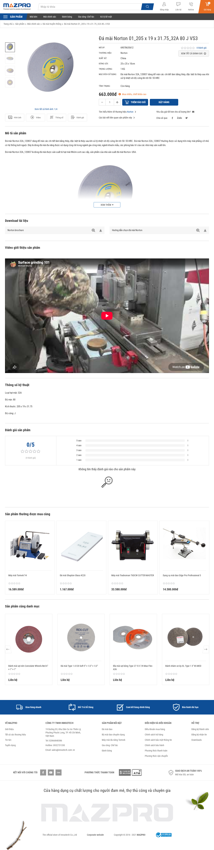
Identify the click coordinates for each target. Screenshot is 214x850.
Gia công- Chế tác (86, 16)
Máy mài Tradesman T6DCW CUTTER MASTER (132, 575)
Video (38, 117)
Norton (130, 111)
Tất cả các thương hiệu (15, 734)
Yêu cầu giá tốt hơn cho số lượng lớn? (173, 111)
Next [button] (205, 649)
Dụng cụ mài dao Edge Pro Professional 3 (182, 575)
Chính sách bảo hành (154, 745)
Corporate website (95, 834)
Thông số (59, 117)
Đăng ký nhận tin (199, 734)
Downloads (196, 740)
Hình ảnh (17, 117)
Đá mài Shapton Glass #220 (72, 575)
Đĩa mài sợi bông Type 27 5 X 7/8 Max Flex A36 (132, 668)
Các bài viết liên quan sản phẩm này (116, 117)
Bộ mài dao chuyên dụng (113, 734)
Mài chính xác (49, 16)
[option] (10, 47)
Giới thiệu (9, 729)
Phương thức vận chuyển (156, 756)
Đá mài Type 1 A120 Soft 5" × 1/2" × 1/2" (79, 666)
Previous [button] (8, 649)
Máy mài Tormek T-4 (17, 575)
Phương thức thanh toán (156, 750)
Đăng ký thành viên (200, 729)
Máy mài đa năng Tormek (113, 740)
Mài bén (33, 16)
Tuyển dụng (10, 745)
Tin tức (8, 740)
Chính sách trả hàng (154, 734)
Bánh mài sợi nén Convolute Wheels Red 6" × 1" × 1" (28, 668)
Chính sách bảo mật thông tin (158, 740)
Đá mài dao (107, 729)
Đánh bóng (67, 16)
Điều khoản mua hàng (155, 729)
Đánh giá (80, 117)
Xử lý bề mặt (106, 16)
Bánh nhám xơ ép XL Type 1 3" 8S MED (183, 666)
